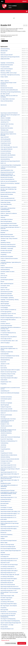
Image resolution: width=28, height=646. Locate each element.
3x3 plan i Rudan (4, 287)
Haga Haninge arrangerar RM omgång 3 (9, 578)
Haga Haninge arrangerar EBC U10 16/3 (9, 560)
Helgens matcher (4, 536)
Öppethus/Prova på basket (6, 293)
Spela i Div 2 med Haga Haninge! (7, 544)
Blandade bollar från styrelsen (7, 64)
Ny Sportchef (3, 361)
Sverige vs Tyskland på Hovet (7, 267)
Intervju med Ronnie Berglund (7, 68)
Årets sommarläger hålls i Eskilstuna (8, 319)
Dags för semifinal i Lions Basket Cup (8, 309)
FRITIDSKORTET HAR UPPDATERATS (8, 155)
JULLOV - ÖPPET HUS (5, 126)
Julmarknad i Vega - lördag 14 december (9, 238)
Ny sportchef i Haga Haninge (6, 439)
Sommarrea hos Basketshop (6, 534)
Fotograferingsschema (5, 449)
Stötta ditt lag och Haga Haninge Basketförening (11, 91)
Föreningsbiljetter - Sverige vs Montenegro (9, 225)
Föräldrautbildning (4, 443)
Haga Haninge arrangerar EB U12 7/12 (8, 517)
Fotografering (3, 254)
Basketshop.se (4, 85)
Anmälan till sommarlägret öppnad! (8, 546)
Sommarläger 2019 (4, 556)
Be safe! (2, 451)
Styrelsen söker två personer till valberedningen (10, 437)
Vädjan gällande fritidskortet (6, 149)
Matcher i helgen (4, 542)
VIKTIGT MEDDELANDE (5, 145)
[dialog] (14, 638)
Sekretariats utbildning (5, 457)
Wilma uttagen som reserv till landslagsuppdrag (10, 588)
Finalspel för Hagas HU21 (6, 406)
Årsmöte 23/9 (6, 25)
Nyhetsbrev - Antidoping (6, 70)
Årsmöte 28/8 (3, 277)
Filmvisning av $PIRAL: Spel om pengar (9, 72)
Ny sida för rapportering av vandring (8, 192)
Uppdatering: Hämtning (5, 242)
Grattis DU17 (3, 412)
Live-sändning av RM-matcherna (7, 576)
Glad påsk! (3, 552)
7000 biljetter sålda (4, 130)
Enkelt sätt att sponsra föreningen (8, 490)
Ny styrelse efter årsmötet (6, 499)
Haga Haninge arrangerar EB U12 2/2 (8, 572)
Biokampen (3, 185)
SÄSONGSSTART (4, 50)
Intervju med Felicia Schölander (7, 132)
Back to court (3, 365)
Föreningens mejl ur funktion (6, 461)
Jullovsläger (3, 240)
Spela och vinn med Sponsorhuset (8, 584)
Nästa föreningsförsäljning (6, 221)
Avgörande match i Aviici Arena (7, 124)
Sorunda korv (3, 321)
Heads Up (3, 273)
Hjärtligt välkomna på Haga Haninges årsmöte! (10, 161)
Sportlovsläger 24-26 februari (7, 219)
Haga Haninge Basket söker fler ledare (9, 223)
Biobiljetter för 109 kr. (5, 423)
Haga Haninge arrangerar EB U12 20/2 (8, 465)
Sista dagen (3, 416)
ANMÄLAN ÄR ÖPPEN (5, 58)
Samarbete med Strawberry (6, 396)
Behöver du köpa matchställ (6, 408)
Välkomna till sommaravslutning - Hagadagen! (10, 183)
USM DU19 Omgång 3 (5, 342)
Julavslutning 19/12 (5, 122)
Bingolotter (3, 232)
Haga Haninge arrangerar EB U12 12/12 (9, 472)
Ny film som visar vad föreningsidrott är (9, 181)
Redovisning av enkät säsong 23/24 (8, 244)
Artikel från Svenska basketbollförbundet (9, 89)
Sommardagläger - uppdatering (7, 297)
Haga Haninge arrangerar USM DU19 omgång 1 (10, 369)
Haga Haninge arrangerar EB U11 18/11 (9, 590)
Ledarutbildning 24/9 (5, 390)
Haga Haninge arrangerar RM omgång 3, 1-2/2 (10, 513)
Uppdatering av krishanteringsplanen (8, 246)
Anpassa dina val (5, 640)
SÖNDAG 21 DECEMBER (5, 118)
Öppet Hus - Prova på (5, 289)
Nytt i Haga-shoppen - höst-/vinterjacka (9, 605)
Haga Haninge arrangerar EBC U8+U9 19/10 (9, 526)
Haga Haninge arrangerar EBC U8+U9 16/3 (9, 558)
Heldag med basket (5, 301)
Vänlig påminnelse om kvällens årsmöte (9, 455)
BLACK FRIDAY (4, 519)
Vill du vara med (4, 275)
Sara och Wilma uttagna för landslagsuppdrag (10, 620)
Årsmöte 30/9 (3, 505)
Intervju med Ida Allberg (5, 120)
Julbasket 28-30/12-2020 (6, 495)
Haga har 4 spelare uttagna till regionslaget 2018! (11, 622)
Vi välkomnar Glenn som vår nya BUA (8, 613)
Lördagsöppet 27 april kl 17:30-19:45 (8, 313)
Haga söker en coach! (5, 562)
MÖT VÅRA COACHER (5, 93)
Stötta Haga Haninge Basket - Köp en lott (9, 147)
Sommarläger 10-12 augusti (6, 507)
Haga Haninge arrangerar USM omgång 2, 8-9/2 (10, 511)
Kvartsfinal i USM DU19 (5, 323)
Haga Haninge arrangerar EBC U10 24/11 (9, 521)
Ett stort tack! (3, 427)
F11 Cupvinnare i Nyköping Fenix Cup (8, 332)
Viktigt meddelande (5, 215)
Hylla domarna (4, 104)
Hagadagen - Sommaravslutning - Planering (9, 299)
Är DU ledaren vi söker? (5, 463)
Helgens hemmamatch (5, 554)
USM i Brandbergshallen (6, 139)
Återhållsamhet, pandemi (6, 483)
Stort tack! (3, 400)
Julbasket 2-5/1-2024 (5, 363)
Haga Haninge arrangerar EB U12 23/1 (8, 467)
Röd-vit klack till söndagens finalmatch (9, 540)
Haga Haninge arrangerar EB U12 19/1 (8, 515)
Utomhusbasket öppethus (6, 398)
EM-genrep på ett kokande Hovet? (8, 172)
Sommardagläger (4, 307)
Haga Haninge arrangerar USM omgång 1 (9, 377)
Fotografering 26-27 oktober (6, 453)
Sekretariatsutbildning (5, 48)
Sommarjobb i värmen (5, 285)
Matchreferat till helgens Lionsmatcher (8, 187)
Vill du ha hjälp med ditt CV (6, 338)
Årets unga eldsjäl (4, 609)
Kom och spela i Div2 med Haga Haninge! (9, 564)
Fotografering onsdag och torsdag (8, 373)
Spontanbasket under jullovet (7, 582)
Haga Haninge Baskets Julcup (7, 170)
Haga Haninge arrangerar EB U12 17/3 (8, 568)
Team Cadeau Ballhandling (6, 204)
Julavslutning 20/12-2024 (6, 252)
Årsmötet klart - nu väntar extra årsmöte (9, 611)
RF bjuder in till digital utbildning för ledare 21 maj (11, 317)
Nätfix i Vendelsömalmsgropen (7, 283)
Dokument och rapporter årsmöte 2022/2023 (10, 459)
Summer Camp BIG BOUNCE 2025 (7, 198)
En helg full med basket (5, 305)
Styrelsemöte (3, 488)
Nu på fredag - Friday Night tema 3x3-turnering (10, 74)
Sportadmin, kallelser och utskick (7, 271)
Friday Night (3, 260)
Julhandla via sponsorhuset (6, 425)
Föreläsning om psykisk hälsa (7, 351)
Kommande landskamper (6, 151)
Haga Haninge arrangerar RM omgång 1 (9, 528)
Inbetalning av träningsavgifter (7, 375)
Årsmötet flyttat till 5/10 (5, 501)
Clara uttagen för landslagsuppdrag (8, 618)
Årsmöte (2, 281)
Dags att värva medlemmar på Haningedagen (10, 392)
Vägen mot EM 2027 (5, 137)
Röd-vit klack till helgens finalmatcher (8, 548)
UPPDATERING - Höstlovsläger (7, 248)
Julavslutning (3, 445)
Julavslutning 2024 (4, 230)
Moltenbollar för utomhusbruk (7, 509)
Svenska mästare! (4, 626)
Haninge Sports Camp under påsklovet (9, 336)
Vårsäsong (3, 217)
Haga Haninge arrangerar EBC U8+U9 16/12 (9, 586)
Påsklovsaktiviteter (4, 196)
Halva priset (3, 52)
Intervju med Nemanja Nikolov (7, 100)
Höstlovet (3, 265)
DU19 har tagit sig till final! (6, 311)
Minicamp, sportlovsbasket (6, 414)
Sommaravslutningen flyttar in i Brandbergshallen (11, 165)
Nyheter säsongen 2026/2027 (7, 54)
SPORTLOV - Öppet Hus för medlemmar (9, 213)
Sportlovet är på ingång (5, 211)
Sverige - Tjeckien (4, 76)
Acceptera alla (21, 643)
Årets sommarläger (5, 334)
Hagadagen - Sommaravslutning (7, 62)
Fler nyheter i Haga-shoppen (6, 597)
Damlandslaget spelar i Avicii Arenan (8, 418)
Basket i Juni (3, 163)
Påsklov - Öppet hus (5, 80)
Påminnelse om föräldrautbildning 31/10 (9, 441)
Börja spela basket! (5, 503)
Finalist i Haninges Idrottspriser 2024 (8, 200)
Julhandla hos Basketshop (6, 433)
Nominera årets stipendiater (6, 325)
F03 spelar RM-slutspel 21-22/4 (7, 628)
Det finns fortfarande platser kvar (7, 179)
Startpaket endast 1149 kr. (6, 381)
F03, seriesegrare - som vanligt (7, 624)
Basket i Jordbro (4, 206)
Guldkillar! (3, 538)
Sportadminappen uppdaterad (7, 279)
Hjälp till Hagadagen (5, 303)
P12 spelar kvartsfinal (5, 66)
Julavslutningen (4, 435)
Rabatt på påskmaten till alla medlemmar (9, 410)
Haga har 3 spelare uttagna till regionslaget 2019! (11, 550)
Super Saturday (4, 367)
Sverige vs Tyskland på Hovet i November (9, 258)
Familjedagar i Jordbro (5, 330)
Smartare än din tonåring (6, 153)
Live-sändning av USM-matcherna (7, 566)
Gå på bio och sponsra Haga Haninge (8, 371)
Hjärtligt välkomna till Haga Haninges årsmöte (10, 56)
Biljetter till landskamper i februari (7, 236)
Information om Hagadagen (6, 402)
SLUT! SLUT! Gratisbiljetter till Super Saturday (10, 355)
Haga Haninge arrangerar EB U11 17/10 (9, 497)
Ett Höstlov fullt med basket (6, 250)
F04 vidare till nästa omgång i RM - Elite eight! (10, 574)
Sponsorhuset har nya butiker (7, 291)
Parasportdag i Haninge (5, 202)
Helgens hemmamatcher (6, 599)
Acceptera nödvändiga (11, 643)
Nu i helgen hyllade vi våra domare (8, 98)
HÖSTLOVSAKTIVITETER (6, 141)
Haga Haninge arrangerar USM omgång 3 (9, 570)
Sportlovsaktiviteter (5, 353)
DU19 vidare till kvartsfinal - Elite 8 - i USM (9, 340)
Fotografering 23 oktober (6, 143)
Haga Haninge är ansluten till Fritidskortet (9, 112)
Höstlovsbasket (4, 379)
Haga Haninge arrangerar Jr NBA (7, 580)
